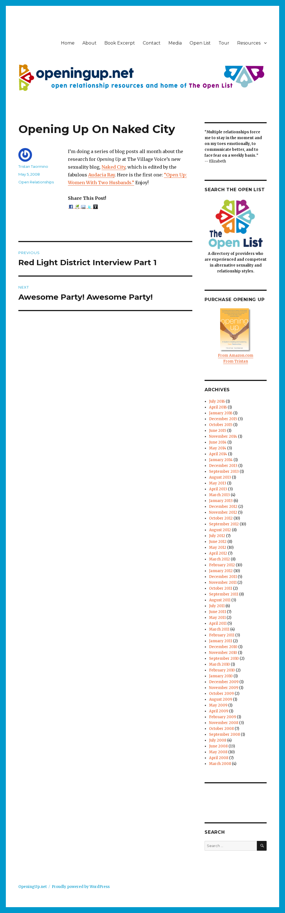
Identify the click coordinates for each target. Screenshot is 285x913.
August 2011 (219, 600)
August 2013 (220, 477)
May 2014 (217, 448)
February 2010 (222, 670)
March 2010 (219, 664)
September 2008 (224, 734)
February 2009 (222, 717)
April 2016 (218, 407)
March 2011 (219, 629)
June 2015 (217, 430)
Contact (152, 43)
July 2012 (217, 535)
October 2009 (221, 693)
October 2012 (221, 518)
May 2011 (217, 617)
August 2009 (220, 699)
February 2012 (222, 565)
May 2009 (218, 705)
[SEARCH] (262, 846)
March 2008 (220, 763)
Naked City (113, 167)
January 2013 (221, 500)
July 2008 (217, 740)
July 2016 (217, 401)
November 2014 (223, 436)
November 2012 (223, 512)
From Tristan (235, 361)
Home (68, 43)
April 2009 (218, 711)
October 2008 (221, 728)
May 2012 (217, 547)
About (89, 43)
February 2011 (221, 635)
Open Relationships (36, 182)
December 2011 (223, 576)
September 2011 (223, 594)
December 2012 (223, 506)
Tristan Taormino (33, 166)
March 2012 (219, 559)
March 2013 (219, 495)
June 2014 (218, 442)
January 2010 (221, 676)
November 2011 (223, 582)
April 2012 (218, 553)
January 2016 (220, 413)
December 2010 (223, 646)
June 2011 (217, 611)
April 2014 (218, 454)
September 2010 (224, 658)
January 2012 (221, 571)
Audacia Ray (101, 175)
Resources (249, 43)
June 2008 (218, 746)
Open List (200, 43)
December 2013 (223, 465)
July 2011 (217, 606)
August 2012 (220, 530)
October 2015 (220, 424)
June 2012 (218, 541)
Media (175, 43)
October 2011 (220, 588)
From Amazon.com (235, 355)
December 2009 (224, 682)
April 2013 (218, 489)
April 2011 (218, 623)
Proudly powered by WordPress (81, 886)
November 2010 (223, 652)
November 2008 (223, 722)
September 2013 (224, 471)
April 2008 (218, 757)
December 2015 (223, 419)
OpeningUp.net (32, 886)
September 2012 (224, 524)
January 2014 (221, 459)
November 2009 (223, 687)
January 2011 (220, 641)
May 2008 (218, 752)
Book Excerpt (119, 43)
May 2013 (217, 483)
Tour (223, 43)
